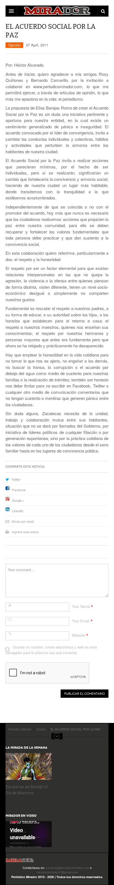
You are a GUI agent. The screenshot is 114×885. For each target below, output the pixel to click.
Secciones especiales (57, 736)
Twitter (16, 479)
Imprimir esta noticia (25, 532)
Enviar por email (22, 521)
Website (78, 635)
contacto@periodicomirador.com (67, 867)
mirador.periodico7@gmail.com (57, 872)
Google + (18, 500)
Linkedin (17, 511)
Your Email (80, 620)
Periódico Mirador (19, 861)
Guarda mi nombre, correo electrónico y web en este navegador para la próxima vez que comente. (51, 649)
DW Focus (57, 11)
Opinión (14, 45)
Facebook (19, 490)
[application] (29, 834)
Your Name (81, 606)
